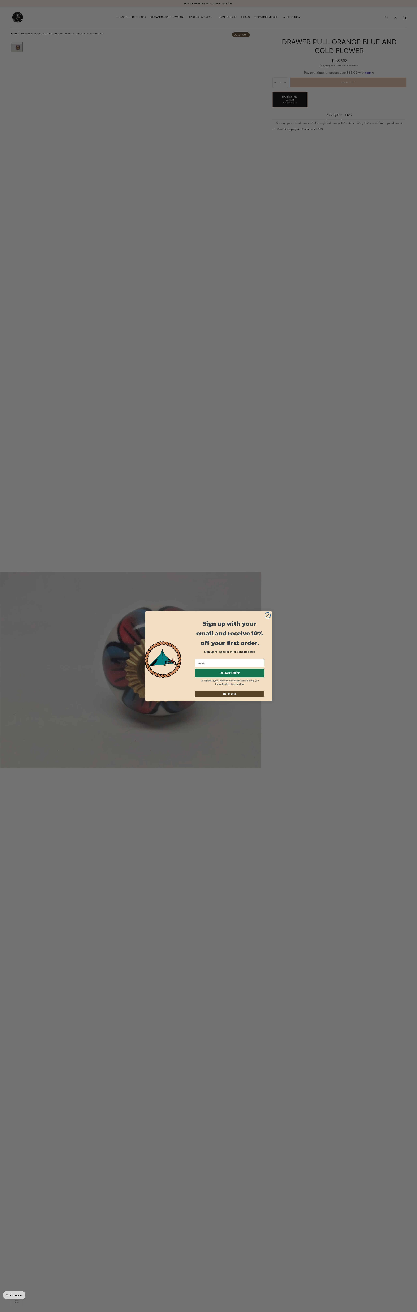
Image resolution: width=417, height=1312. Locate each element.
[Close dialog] (268, 615)
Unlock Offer (229, 673)
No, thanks (229, 694)
